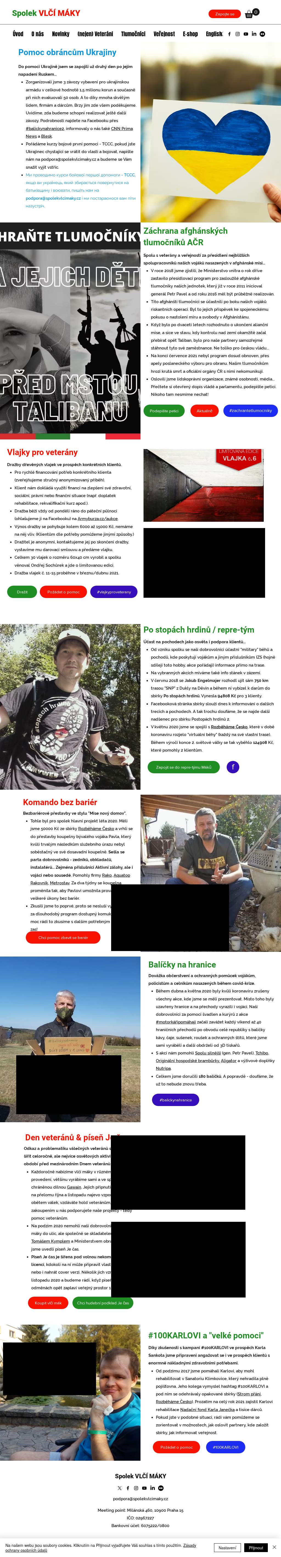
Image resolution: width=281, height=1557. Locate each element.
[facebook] (229, 34)
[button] (252, 13)
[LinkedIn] (254, 34)
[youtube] (246, 34)
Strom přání (249, 1394)
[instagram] (237, 34)
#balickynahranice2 (45, 128)
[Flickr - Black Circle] (262, 34)
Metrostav (59, 883)
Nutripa (163, 1068)
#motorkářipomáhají (176, 1022)
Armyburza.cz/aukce (98, 518)
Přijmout (256, 1547)
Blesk (46, 136)
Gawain (74, 1187)
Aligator (229, 1060)
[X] (221, 34)
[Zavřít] (274, 1548)
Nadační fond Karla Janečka (207, 1409)
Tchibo (261, 1053)
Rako (107, 875)
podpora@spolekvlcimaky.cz (68, 159)
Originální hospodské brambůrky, (188, 1060)
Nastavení (227, 1547)
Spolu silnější (208, 1053)
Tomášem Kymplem (50, 1241)
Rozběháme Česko (229, 726)
